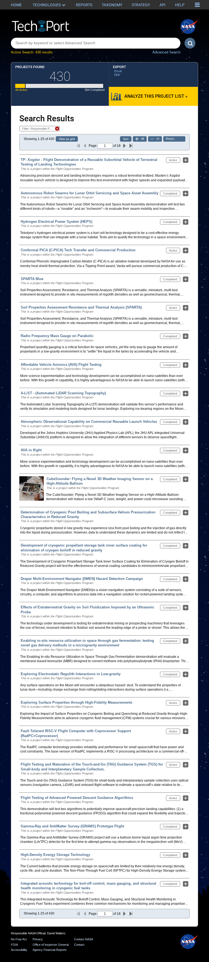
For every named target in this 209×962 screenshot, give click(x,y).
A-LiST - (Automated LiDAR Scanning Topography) (63, 393)
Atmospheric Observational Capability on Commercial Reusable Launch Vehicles (89, 422)
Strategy (141, 5)
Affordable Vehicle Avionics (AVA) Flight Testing (61, 365)
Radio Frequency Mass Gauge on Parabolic (57, 336)
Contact (79, 944)
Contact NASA (83, 939)
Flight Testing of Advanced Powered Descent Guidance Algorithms (77, 798)
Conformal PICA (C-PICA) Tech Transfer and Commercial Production (78, 250)
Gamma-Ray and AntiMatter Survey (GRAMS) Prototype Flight (72, 826)
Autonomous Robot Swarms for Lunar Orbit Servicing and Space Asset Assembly (89, 193)
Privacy (38, 939)
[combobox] (95, 43)
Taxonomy (112, 5)
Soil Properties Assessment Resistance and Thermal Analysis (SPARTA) (81, 307)
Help (180, 5)
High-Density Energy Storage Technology (55, 855)
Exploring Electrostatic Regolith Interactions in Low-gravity (71, 674)
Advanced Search (166, 52)
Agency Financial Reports (50, 949)
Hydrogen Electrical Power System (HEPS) (56, 222)
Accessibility (19, 949)
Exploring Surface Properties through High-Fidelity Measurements (76, 702)
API (162, 5)
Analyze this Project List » (156, 96)
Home (16, 5)
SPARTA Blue (32, 279)
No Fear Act (19, 939)
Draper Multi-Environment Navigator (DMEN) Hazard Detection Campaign (82, 579)
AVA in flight (31, 450)
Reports (84, 5)
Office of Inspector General (51, 944)
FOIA (14, 944)
